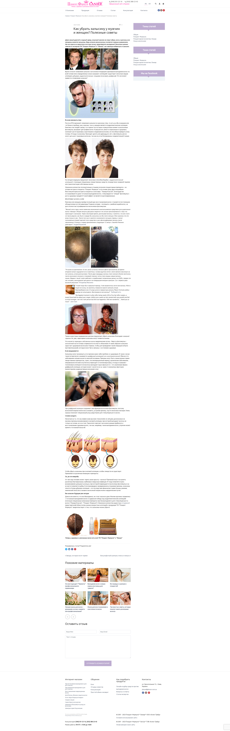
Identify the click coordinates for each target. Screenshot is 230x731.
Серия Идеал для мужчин (73, 702)
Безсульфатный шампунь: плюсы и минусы (115, 555)
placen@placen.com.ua (149, 689)
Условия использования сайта (126, 717)
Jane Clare (73, 301)
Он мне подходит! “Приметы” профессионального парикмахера (75, 586)
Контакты (144, 10)
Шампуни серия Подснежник (73, 708)
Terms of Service (75, 715)
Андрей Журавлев (80, 224)
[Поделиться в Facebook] (72, 549)
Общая (135, 34)
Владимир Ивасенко (86, 282)
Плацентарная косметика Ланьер (144, 39)
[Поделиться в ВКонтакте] (69, 549)
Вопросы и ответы (122, 691)
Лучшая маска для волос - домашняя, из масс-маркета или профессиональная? (75, 609)
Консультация (128, 10)
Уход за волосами (139, 41)
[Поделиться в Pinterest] (75, 549)
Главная (67, 16)
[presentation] (67, 616)
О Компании (69, 10)
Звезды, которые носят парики (77, 555)
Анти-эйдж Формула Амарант (74, 697)
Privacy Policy (68, 715)
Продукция (85, 10)
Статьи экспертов (122, 694)
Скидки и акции (69, 700)
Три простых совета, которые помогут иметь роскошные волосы (120, 609)
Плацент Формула (76, 16)
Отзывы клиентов (97, 687)
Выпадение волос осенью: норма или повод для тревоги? (96, 586)
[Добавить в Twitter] (66, 549)
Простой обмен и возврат (100, 692)
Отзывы (99, 10)
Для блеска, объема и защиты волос (76, 695)
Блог (92, 684)
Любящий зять (116, 292)
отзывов (125, 503)
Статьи (113, 10)
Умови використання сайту (125, 725)
